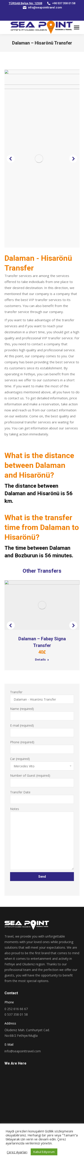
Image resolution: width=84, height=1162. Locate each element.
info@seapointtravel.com (45, 7)
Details (40, 659)
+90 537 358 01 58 (63, 3)
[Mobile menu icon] (77, 27)
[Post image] (42, 605)
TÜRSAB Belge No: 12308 (25, 3)
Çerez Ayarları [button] (17, 1152)
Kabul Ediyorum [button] (44, 1152)
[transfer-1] (42, 159)
